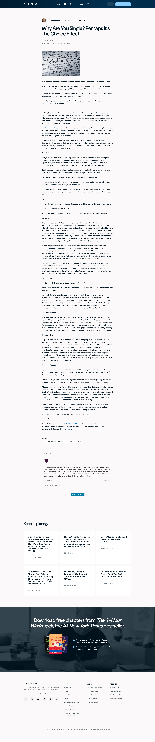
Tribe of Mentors (92, 702)
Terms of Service (69, 710)
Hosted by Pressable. (51, 694)
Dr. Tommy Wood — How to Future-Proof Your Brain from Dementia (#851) (113, 574)
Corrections (67, 695)
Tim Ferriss (67, 687)
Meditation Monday (116, 699)
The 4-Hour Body (92, 691)
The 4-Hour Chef (92, 695)
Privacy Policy (68, 706)
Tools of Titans (92, 699)
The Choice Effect (73, 424)
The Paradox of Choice (50, 128)
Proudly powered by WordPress (34, 694)
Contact (66, 691)
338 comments (48, 40)
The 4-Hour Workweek (94, 687)
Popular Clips (114, 687)
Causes (66, 699)
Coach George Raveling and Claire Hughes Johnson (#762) (114, 539)
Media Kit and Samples (71, 702)
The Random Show (116, 695)
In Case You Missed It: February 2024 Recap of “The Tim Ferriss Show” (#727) (75, 575)
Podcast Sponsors (116, 691)
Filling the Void (51, 43)
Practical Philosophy (63, 43)
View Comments (77, 494)
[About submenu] (61, 4)
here (69, 429)
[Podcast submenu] (83, 4)
